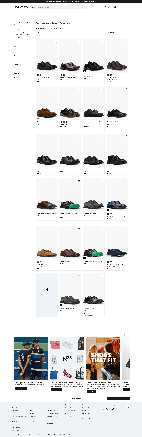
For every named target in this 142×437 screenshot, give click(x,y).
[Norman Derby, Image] (47, 56)
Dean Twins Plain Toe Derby (116, 216)
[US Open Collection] (31, 358)
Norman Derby (43, 77)
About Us (31, 405)
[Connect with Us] (116, 409)
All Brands (32, 408)
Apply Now (93, 1)
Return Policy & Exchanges (19, 416)
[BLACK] (38, 75)
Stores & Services (51, 405)
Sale (112, 13)
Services (120, 13)
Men (41, 13)
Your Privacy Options (22, 435)
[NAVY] (108, 261)
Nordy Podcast (33, 422)
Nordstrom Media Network (89, 416)
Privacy (13, 435)
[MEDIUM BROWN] (111, 213)
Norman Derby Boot (114, 169)
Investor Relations (87, 410)
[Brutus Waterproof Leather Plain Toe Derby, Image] (93, 56)
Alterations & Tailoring (53, 413)
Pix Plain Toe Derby (67, 169)
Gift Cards (127, 390)
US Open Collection (21, 388)
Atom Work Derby (114, 77)
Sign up (118, 398)
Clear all (28, 22)
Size (15, 41)
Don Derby (42, 264)
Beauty (49, 13)
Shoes (58, 13)
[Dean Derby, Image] (47, 103)
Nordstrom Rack (86, 407)
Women (33, 13)
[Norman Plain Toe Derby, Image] (70, 289)
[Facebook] (113, 409)
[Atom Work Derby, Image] (117, 56)
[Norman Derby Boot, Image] (117, 150)
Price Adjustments (16, 419)
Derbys (55, 28)
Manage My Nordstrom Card (72, 416)
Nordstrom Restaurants (53, 421)
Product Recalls (16, 427)
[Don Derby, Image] (47, 242)
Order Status (15, 410)
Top (128, 407)
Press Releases (86, 413)
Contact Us (15, 408)
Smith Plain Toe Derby (115, 264)
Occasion (16, 73)
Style (15, 68)
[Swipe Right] (126, 334)
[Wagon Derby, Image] (117, 103)
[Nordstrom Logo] (21, 7)
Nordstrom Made (56, 390)
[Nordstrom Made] (67, 358)
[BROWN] (64, 122)
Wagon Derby (113, 122)
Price (15, 59)
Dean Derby (42, 122)
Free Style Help (51, 410)
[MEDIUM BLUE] (108, 213)
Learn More (99, 391)
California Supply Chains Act (51, 435)
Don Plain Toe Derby (67, 77)
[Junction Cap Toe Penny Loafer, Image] (70, 194)
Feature (16, 82)
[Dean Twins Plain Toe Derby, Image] (117, 194)
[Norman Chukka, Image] (93, 194)
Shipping (14, 413)
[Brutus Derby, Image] (93, 289)
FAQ (13, 424)
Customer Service (16, 405)
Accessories (68, 13)
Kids (78, 13)
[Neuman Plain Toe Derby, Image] (93, 103)
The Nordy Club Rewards (71, 407)
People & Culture (33, 416)
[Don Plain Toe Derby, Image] (70, 56)
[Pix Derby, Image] (93, 150)
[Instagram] (103, 409)
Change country (16, 430)
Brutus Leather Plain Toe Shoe (47, 213)
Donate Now (91, 391)
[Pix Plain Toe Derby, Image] (70, 150)
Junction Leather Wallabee (93, 261)
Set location (17, 37)
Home (95, 13)
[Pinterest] (107, 409)
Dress (50, 28)
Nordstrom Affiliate (87, 419)
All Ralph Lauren (32, 388)
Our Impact (32, 413)
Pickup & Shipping (19, 29)
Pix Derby (88, 169)
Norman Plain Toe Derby (68, 308)
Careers (31, 410)
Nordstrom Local (51, 423)
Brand (15, 50)
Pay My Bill (67, 413)
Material (16, 64)
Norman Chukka (90, 213)
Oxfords (61, 28)
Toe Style (16, 77)
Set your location (42, 36)
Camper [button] (16, 25)
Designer (86, 13)
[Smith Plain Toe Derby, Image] (117, 242)
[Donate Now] (103, 358)
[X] (110, 409)
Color (15, 46)
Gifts (104, 13)
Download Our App (110, 405)
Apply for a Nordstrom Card (72, 410)
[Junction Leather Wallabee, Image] (93, 242)
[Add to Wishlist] (55, 41)
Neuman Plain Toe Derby (92, 122)
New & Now (23, 13)
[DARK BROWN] (40, 75)
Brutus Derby (89, 308)
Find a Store (50, 408)
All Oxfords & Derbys (41, 28)
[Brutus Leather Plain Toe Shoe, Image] (47, 194)
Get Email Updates (34, 419)
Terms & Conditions (37, 435)
